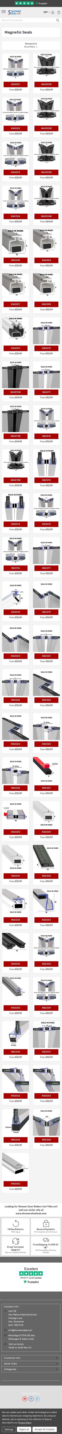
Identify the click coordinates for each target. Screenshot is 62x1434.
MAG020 (15, 656)
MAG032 (46, 876)
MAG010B (16, 392)
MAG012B (16, 480)
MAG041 (46, 1052)
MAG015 (46, 524)
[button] (31, 45)
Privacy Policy (24, 1422)
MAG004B (46, 216)
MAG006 (46, 260)
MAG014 (15, 524)
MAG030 (46, 832)
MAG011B (15, 436)
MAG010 (46, 348)
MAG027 (46, 788)
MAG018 (15, 612)
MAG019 (46, 612)
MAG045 (46, 1140)
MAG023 (46, 700)
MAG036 (46, 964)
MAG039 (46, 1008)
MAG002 (15, 128)
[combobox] (31, 20)
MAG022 (15, 700)
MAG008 (46, 304)
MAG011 (46, 392)
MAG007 (15, 304)
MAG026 (15, 788)
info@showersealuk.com (20, 1330)
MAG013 (46, 480)
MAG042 (15, 1096)
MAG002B (46, 128)
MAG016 (15, 568)
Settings (8, 1429)
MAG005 (15, 260)
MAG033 (15, 920)
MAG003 (15, 172)
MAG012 (46, 436)
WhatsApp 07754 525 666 (21, 1335)
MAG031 (15, 876)
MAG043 (46, 1096)
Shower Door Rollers (30, 1206)
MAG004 (15, 216)
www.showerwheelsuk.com (31, 1213)
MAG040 (15, 1052)
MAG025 (46, 744)
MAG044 (15, 1140)
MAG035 (15, 964)
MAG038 (15, 1008)
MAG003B (46, 172)
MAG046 (15, 1184)
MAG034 (46, 920)
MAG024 (15, 744)
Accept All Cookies (45, 1429)
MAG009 (15, 348)
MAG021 (46, 656)
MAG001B (46, 84)
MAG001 (15, 84)
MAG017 (46, 568)
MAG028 (15, 832)
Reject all (24, 1429)
